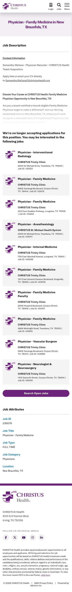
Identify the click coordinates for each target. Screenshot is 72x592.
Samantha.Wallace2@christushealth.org (27, 80)
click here (45, 575)
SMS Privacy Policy (43, 583)
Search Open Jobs (36, 393)
